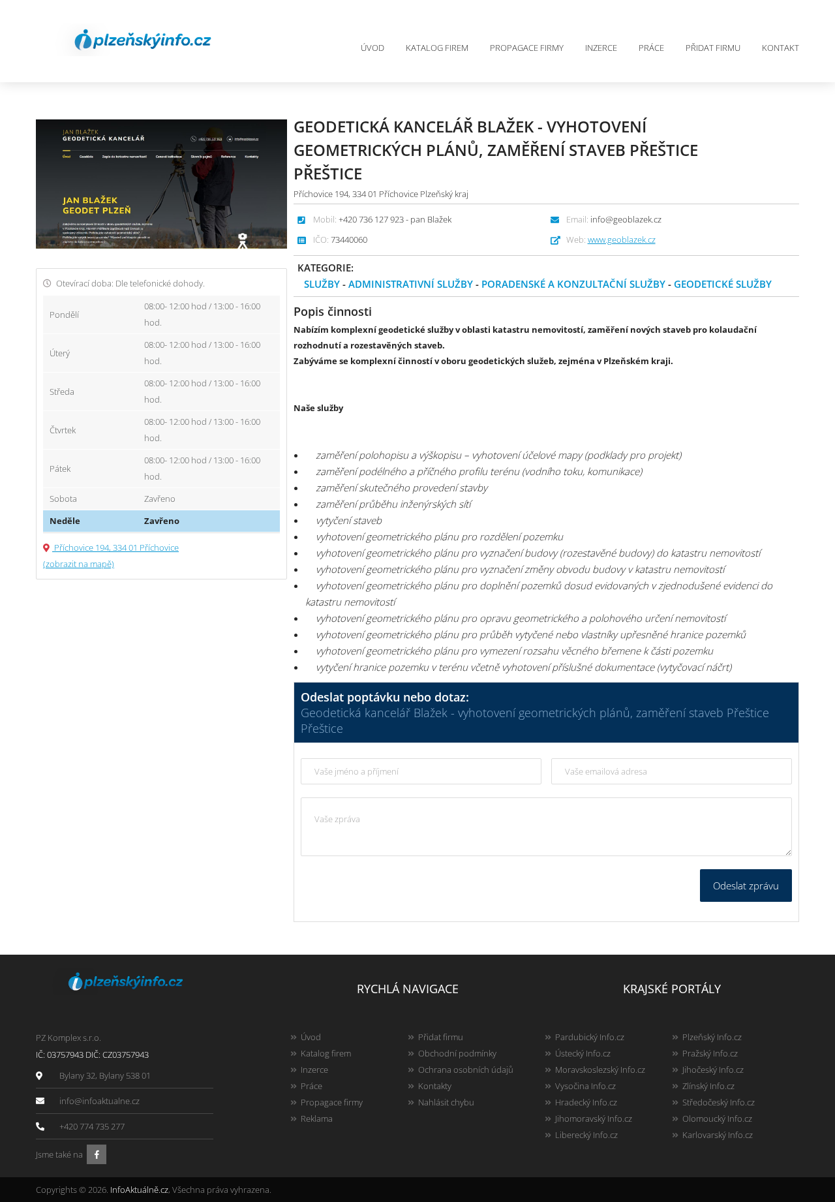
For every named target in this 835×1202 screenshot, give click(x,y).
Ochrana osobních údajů (465, 1069)
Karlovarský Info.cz (717, 1135)
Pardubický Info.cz (589, 1037)
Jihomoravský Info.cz (593, 1118)
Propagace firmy (527, 48)
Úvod (372, 48)
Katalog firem (437, 48)
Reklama (317, 1118)
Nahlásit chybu (446, 1102)
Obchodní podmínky (457, 1053)
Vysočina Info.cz (585, 1086)
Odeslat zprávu (746, 885)
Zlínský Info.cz (708, 1086)
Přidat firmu (713, 48)
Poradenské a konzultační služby (573, 283)
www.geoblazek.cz (622, 239)
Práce (651, 48)
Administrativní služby (410, 283)
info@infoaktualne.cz (99, 1101)
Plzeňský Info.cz (712, 1037)
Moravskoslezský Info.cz (600, 1069)
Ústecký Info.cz (583, 1053)
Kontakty (434, 1086)
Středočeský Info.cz (718, 1102)
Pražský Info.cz (710, 1053)
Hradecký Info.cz (586, 1102)
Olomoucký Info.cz (717, 1118)
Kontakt (780, 48)
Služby (322, 283)
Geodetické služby (723, 283)
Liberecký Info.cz (586, 1135)
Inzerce (601, 48)
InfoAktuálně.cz (139, 1189)
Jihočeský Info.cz (713, 1069)
